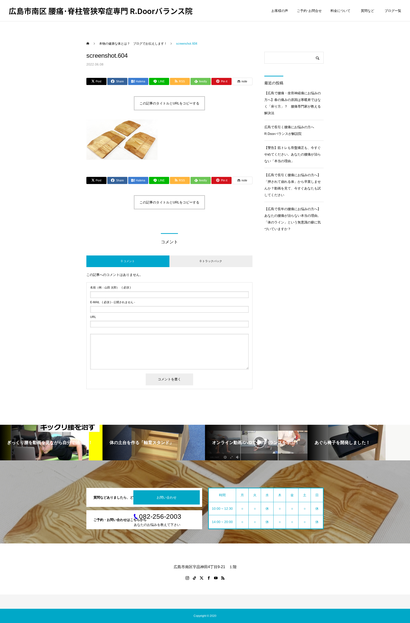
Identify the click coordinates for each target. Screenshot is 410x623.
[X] (201, 578)
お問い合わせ (167, 497)
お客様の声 (279, 11)
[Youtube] (215, 578)
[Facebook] (208, 578)
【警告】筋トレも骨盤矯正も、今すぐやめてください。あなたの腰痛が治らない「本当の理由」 (292, 154)
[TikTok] (194, 578)
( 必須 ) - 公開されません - (112, 302)
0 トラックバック (211, 261)
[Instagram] (187, 578)
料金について (340, 11)
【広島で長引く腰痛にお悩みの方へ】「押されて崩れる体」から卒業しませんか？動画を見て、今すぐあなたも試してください (292, 185)
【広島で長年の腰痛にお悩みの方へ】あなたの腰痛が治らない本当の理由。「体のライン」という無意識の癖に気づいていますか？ (292, 219)
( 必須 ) (110, 287)
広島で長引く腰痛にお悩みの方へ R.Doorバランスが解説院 (290, 130)
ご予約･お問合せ (309, 11)
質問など (368, 11)
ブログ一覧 (393, 11)
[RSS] (222, 578)
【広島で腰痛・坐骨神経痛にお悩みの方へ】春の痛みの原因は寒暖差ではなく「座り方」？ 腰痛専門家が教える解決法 (292, 103)
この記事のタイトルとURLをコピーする (169, 103)
